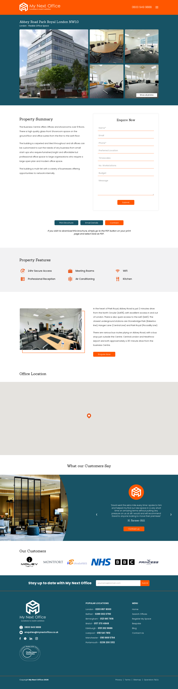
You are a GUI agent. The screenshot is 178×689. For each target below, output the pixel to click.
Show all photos (147, 95)
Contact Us (138, 632)
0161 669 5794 (107, 637)
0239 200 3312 (107, 642)
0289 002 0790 (103, 614)
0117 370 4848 (101, 623)
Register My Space (141, 618)
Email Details (91, 222)
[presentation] (96, 514)
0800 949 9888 (142, 7)
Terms (127, 680)
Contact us (133, 529)
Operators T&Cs (151, 680)
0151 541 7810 (103, 632)
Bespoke (136, 623)
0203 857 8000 (103, 609)
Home (135, 609)
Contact (114, 222)
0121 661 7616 (107, 618)
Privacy (118, 680)
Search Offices (139, 614)
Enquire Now (104, 354)
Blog (134, 628)
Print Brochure (66, 222)
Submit (125, 202)
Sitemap (137, 680)
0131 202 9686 (105, 628)
